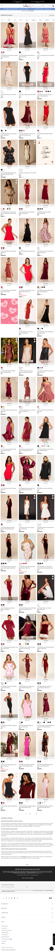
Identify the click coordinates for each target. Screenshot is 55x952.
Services (3, 917)
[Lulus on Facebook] (9, 898)
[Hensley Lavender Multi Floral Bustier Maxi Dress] (45, 230)
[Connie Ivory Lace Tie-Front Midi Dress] (27, 152)
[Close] (54, 934)
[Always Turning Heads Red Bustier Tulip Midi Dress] (45, 74)
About (2, 921)
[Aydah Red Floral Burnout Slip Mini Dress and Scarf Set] (27, 626)
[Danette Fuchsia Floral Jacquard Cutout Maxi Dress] (9, 35)
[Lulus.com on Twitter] (11, 898)
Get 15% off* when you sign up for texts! (27, 869)
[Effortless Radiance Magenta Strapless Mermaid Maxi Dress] (27, 744)
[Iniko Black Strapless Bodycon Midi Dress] (9, 705)
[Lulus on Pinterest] (6, 898)
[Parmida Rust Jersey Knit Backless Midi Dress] (27, 311)
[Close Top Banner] (53, 2)
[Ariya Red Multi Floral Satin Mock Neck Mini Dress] (9, 350)
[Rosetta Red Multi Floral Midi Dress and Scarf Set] (9, 270)
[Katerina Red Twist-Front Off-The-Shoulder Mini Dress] (27, 270)
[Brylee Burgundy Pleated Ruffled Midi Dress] (45, 191)
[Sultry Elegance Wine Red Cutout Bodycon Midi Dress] (45, 666)
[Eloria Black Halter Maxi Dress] (27, 230)
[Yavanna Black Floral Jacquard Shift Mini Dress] (45, 350)
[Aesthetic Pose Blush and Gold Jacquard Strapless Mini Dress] (27, 350)
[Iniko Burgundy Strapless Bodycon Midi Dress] (9, 587)
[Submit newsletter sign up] (26, 887)
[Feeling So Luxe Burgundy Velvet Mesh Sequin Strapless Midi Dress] (45, 546)
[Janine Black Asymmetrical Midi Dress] (27, 74)
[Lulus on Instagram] (3, 898)
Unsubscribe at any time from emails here (8, 891)
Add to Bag (9, 48)
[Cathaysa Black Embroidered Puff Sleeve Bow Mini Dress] (9, 152)
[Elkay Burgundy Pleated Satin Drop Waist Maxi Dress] (45, 270)
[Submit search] (43, 6)
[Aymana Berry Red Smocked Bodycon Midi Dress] (27, 191)
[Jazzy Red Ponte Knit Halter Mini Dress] (9, 468)
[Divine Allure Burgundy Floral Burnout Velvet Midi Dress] (45, 744)
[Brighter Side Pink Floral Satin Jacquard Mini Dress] (9, 666)
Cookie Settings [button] (4, 934)
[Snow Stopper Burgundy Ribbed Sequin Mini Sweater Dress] (27, 785)
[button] (30, 15)
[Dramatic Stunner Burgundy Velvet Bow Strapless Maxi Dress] (9, 546)
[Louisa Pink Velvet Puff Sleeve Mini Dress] (45, 389)
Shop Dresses (4, 903)
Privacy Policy (23, 872)
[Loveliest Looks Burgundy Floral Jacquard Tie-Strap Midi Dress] (45, 705)
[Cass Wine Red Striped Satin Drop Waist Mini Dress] (9, 428)
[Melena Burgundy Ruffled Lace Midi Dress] (9, 389)
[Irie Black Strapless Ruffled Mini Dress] (9, 785)
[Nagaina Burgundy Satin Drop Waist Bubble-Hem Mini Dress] (27, 468)
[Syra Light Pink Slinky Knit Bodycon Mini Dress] (27, 705)
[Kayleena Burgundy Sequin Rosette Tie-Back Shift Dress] (27, 428)
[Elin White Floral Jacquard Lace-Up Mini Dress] (45, 507)
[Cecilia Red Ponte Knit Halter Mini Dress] (9, 230)
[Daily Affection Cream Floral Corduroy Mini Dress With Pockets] (9, 191)
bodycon (31, 824)
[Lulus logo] (27, 5)
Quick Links (4, 908)
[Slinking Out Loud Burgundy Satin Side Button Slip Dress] (27, 666)
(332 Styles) (51, 15)
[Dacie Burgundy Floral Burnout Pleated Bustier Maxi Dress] (27, 113)
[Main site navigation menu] (1, 6)
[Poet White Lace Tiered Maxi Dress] (9, 74)
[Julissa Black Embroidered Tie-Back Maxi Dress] (27, 35)
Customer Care (4, 912)
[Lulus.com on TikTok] (17, 898)
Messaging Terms (17, 872)
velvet (40, 824)
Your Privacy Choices (5, 939)
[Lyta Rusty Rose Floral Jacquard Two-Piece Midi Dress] (27, 389)
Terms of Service (11, 872)
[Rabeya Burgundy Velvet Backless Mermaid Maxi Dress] (9, 507)
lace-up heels (50, 832)
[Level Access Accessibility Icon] (50, 898)
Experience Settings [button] (5, 936)
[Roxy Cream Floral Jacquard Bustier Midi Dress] (27, 507)
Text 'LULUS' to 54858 (27, 878)
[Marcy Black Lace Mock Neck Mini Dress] (45, 468)
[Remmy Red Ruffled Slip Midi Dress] (45, 113)
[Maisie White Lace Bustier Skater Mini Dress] (45, 587)
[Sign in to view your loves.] (49, 6)
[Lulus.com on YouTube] (14, 898)
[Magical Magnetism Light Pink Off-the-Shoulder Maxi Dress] (45, 785)
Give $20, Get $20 (53, 940)
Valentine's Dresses (6, 15)
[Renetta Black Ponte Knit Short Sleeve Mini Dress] (9, 113)
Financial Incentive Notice (31, 872)
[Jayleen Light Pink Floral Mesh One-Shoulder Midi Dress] (27, 546)
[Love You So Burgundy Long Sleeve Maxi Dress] (9, 744)
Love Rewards (23, 856)
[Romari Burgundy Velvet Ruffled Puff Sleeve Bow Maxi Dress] (27, 587)
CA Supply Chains (4, 932)
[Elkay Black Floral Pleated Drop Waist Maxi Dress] (45, 311)
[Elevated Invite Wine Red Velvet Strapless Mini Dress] (45, 626)
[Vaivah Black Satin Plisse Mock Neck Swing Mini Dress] (45, 428)
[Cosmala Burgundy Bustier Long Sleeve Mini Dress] (9, 626)
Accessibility (3, 941)
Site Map (3, 943)
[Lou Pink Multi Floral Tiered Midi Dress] (45, 35)
